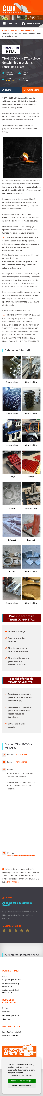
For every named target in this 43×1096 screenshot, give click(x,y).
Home (4, 30)
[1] (4, 930)
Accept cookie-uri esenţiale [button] (21, 1081)
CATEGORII (12, 23)
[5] (27, 930)
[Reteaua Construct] (19, 1056)
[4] (22, 930)
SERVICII (14, 30)
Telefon (8, 90)
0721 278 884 (12, 882)
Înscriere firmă (33, 24)
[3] (16, 930)
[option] (21, 17)
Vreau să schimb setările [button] (21, 1085)
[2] (10, 930)
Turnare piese (26, 30)
